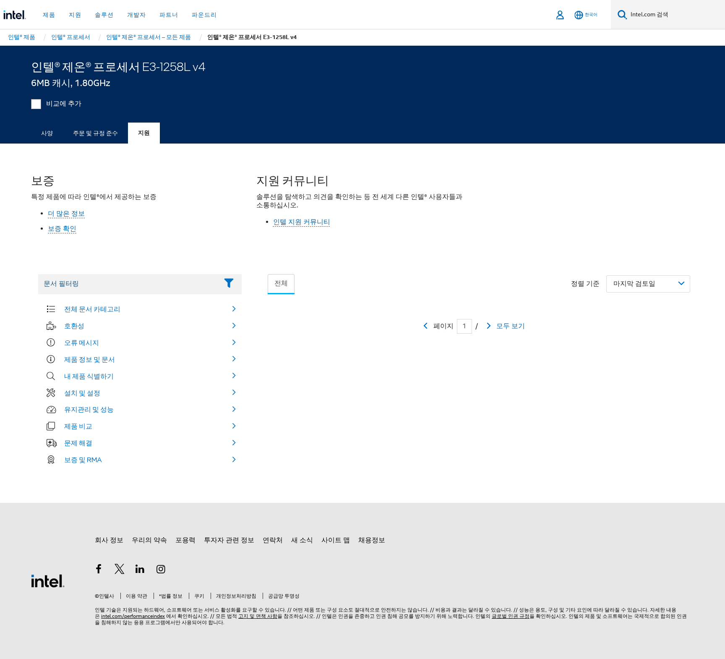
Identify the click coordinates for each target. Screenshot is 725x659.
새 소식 (302, 540)
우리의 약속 (149, 540)
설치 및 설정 (82, 393)
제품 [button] (49, 14)
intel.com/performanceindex (133, 616)
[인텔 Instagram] (161, 570)
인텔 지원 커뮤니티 (301, 222)
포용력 (185, 540)
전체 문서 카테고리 (92, 309)
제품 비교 (78, 426)
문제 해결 (78, 443)
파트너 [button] (168, 14)
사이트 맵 (335, 540)
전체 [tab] (281, 283)
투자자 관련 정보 (229, 540)
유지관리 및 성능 (89, 409)
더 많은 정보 (66, 213)
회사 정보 (109, 540)
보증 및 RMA (83, 459)
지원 (144, 133)
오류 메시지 (81, 342)
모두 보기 (510, 326)
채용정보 (371, 540)
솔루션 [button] (104, 14)
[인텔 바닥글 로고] (48, 580)
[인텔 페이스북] (98, 570)
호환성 (74, 326)
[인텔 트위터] (119, 570)
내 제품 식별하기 (89, 376)
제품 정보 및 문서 (89, 359)
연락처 (273, 540)
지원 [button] (75, 14)
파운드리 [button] (204, 14)
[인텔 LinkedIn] (140, 570)
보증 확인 (62, 229)
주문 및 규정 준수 (95, 133)
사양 (47, 133)
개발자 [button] (136, 14)
